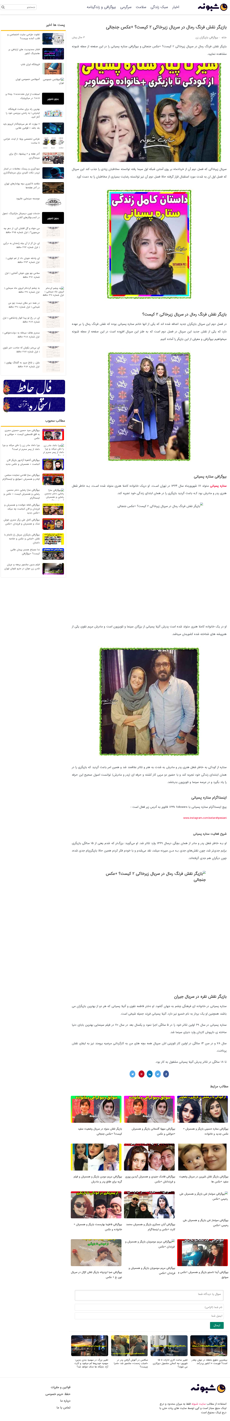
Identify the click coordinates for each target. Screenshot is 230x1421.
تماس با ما (63, 1407)
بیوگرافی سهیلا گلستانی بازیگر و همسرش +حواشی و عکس (153, 1131)
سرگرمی (126, 7)
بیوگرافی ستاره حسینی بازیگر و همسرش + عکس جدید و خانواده (205, 1131)
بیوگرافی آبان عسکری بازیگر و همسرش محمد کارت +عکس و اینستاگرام (150, 1226)
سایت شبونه (199, 1404)
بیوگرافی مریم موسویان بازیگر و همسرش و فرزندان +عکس (152, 1270)
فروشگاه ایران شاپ (30, 64)
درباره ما (65, 1401)
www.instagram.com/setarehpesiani (205, 818)
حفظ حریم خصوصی (57, 1394)
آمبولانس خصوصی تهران (28, 79)
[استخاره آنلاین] (34, 412)
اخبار (175, 7)
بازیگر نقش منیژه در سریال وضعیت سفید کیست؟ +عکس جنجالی (100, 1131)
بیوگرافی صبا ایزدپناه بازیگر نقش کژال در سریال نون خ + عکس (96, 1274)
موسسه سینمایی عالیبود (28, 198)
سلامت (141, 7)
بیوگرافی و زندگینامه (101, 7)
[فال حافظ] (34, 394)
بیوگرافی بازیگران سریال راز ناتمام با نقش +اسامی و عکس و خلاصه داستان (22, 538)
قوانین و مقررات (60, 1387)
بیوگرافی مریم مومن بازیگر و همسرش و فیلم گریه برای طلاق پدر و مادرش (98, 1179)
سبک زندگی (159, 7)
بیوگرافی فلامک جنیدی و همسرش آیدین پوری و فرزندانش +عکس (150, 1179)
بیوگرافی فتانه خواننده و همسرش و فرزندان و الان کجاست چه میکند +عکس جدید (22, 509)
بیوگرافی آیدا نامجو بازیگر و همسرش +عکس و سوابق (203, 1274)
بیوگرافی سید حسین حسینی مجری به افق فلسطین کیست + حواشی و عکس (22, 434)
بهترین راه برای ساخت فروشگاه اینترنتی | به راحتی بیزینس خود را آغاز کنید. (23, 113)
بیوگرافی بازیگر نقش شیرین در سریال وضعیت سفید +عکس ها (203, 1179)
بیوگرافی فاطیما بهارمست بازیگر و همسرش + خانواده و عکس (98, 1226)
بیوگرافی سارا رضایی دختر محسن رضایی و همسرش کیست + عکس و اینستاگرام (22, 494)
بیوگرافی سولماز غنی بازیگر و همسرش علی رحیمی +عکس (205, 1222)
